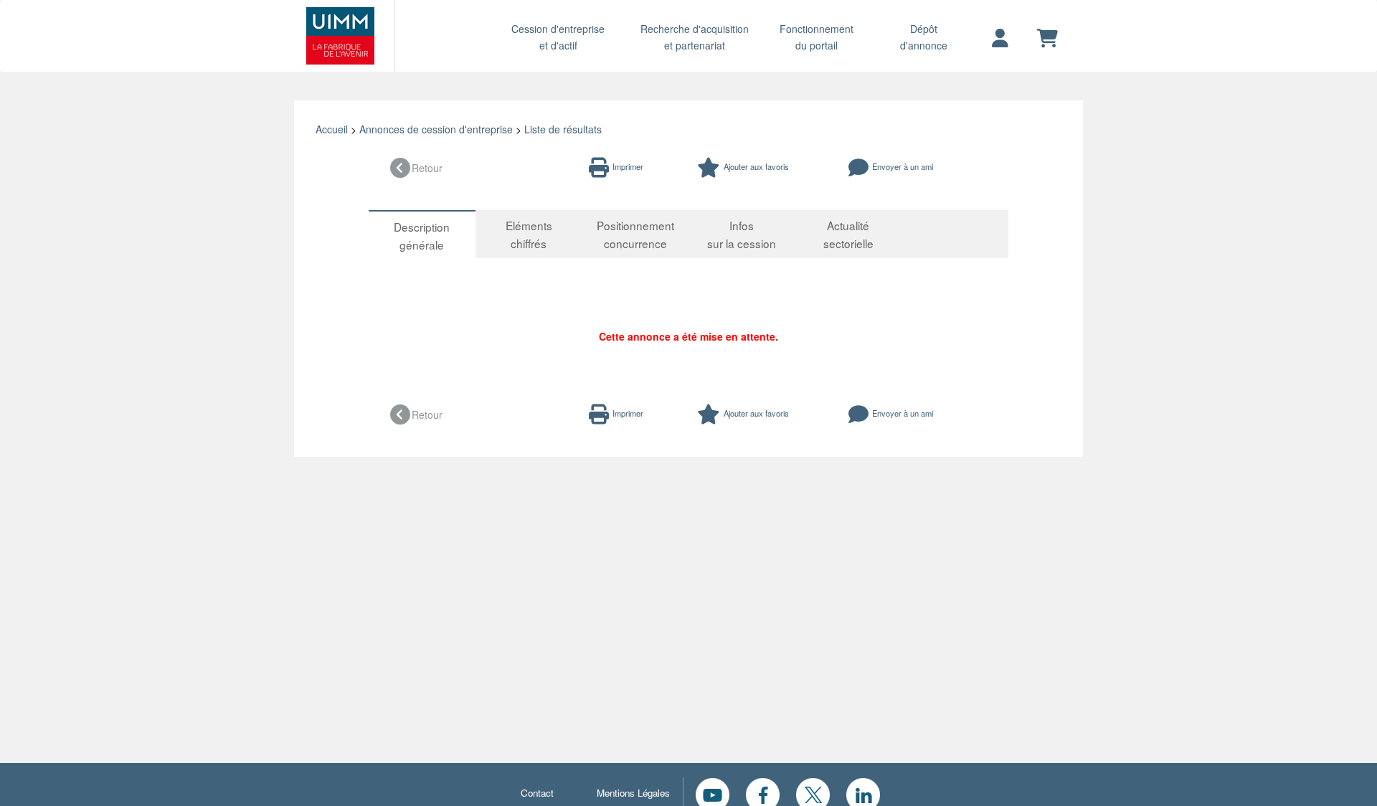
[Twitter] (813, 793)
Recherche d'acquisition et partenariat (694, 37)
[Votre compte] (1000, 39)
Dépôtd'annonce (923, 37)
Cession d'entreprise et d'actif (558, 37)
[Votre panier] (1047, 39)
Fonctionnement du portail (816, 37)
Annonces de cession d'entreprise (436, 129)
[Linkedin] (863, 793)
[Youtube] (712, 793)
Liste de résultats (563, 129)
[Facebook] (762, 793)
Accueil (332, 129)
